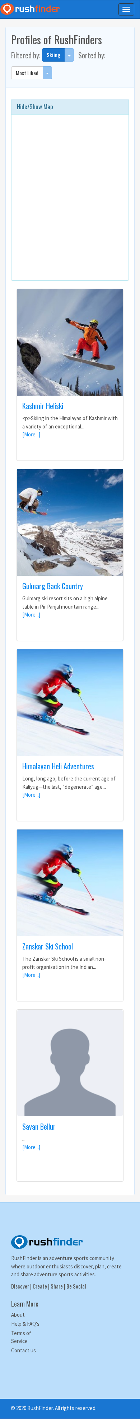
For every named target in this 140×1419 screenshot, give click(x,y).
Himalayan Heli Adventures (58, 766)
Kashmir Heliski (42, 405)
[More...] (31, 434)
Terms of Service (21, 1337)
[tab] (70, 106)
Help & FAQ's (25, 1323)
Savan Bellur (39, 1126)
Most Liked (27, 73)
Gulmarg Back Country (52, 585)
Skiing (53, 55)
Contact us (23, 1350)
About (18, 1314)
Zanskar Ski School (47, 946)
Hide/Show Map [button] (35, 106)
